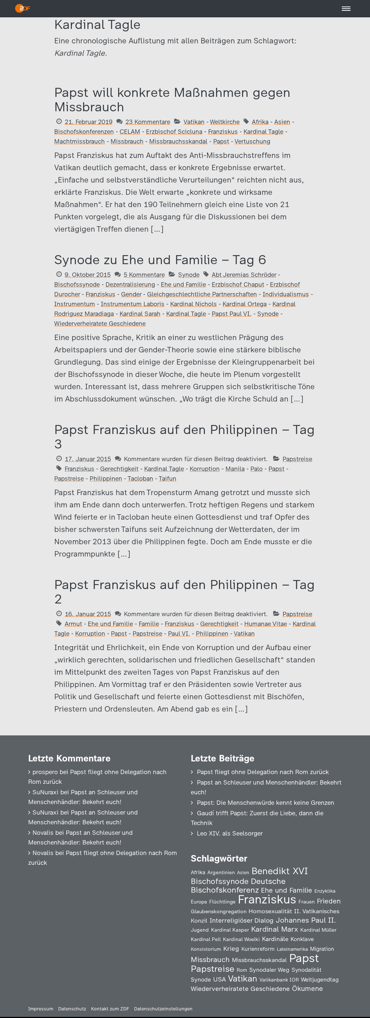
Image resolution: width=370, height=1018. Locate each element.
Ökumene (307, 988)
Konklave (302, 939)
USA (219, 979)
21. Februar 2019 (88, 121)
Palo (256, 468)
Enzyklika (324, 891)
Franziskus (223, 131)
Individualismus (286, 294)
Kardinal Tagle (263, 131)
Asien (282, 121)
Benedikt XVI (279, 870)
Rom (242, 970)
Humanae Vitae (265, 623)
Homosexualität (270, 911)
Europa (199, 902)
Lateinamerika (292, 949)
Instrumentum (74, 304)
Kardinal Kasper (230, 930)
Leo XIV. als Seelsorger (230, 833)
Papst (221, 141)
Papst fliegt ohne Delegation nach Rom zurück (263, 772)
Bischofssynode (77, 284)
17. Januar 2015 (88, 459)
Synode (188, 274)
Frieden (329, 901)
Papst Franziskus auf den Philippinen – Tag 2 (184, 592)
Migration (322, 949)
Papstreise (297, 459)
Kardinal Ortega (245, 304)
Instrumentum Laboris (132, 304)
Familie (149, 623)
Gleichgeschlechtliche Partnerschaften (202, 294)
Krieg (231, 948)
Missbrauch (127, 141)
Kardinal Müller (318, 930)
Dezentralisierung (130, 284)
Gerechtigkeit (119, 468)
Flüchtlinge (222, 902)
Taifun (167, 478)
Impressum (40, 1008)
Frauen (306, 902)
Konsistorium (206, 949)
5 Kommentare (144, 274)
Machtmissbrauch (79, 141)
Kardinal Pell (206, 939)
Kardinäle (275, 938)
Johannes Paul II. (306, 920)
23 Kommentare (147, 121)
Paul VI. (179, 633)
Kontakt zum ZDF (110, 1008)
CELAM (130, 131)
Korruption (205, 468)
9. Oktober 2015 (88, 274)
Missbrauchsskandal (178, 141)
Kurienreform (258, 949)
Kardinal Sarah (140, 313)
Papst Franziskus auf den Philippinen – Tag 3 (184, 437)
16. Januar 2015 (88, 614)
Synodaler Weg (269, 969)
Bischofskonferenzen (84, 131)
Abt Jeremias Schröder (244, 274)
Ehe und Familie (183, 284)
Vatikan (194, 121)
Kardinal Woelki (241, 939)
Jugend (200, 930)
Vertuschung (252, 141)
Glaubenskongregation (218, 911)
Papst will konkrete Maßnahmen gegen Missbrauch (172, 100)
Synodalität (307, 969)
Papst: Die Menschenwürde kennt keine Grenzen (265, 802)
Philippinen (106, 478)
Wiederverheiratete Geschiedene (100, 323)
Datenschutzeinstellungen (163, 1008)
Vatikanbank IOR (279, 980)
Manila (235, 468)
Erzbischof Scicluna (174, 131)
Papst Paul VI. (231, 313)
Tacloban (140, 478)
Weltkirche (225, 121)
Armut (73, 623)
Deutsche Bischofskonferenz (238, 885)
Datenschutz (72, 1008)
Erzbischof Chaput (238, 284)
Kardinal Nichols (193, 304)
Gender (131, 294)
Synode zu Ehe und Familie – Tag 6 (160, 259)
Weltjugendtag (320, 979)
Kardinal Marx (274, 929)
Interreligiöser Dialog (242, 920)
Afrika (260, 121)
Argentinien (221, 872)
